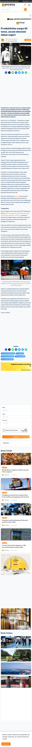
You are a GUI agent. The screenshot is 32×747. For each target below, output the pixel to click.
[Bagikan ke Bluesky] (19, 72)
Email (3, 414)
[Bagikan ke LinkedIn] (16, 72)
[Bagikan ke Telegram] (22, 72)
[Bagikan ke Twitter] (9, 72)
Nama (4, 407)
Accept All (6, 744)
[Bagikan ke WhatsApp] (26, 72)
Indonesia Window (11, 39)
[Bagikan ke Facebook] (6, 72)
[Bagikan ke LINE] (12, 72)
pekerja (17, 196)
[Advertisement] (16, 91)
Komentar (5, 420)
